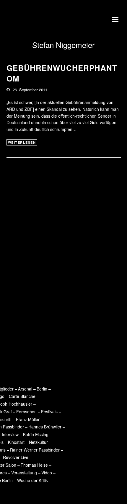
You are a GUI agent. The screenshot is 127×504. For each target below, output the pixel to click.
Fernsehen (26, 412)
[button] (116, 19)
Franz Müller (28, 419)
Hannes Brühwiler (44, 427)
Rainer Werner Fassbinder (35, 450)
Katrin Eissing (35, 434)
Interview (10, 434)
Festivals (49, 412)
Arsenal (25, 389)
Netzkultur (38, 442)
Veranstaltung (24, 473)
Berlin (42, 389)
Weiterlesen (22, 142)
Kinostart (16, 442)
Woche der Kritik (32, 480)
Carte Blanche (22, 396)
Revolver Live (15, 457)
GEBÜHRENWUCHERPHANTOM (61, 73)
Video (46, 473)
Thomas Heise (34, 465)
